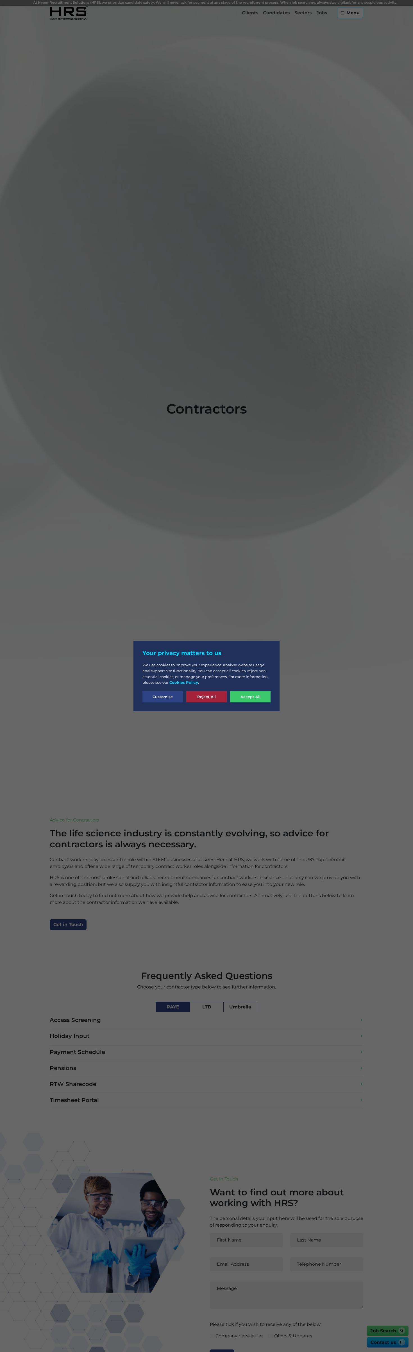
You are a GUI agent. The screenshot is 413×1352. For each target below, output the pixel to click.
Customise (163, 696)
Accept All (250, 696)
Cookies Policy (183, 682)
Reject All (206, 696)
